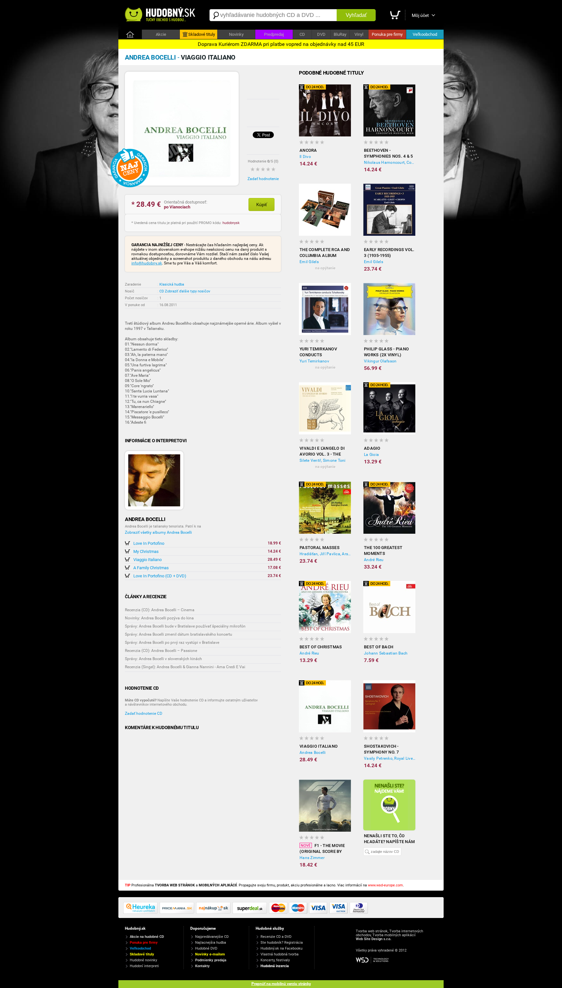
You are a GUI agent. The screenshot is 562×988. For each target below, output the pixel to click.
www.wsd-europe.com (385, 885)
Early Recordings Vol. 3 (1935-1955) (389, 252)
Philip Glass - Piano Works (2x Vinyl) (386, 351)
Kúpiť (261, 204)
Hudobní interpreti (144, 966)
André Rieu (374, 560)
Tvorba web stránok (372, 931)
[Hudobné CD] (178, 912)
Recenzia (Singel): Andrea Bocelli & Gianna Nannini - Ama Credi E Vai (185, 667)
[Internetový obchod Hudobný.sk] (160, 15)
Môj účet (420, 15)
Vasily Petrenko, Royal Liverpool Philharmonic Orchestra (389, 758)
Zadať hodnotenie (263, 178)
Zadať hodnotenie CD (143, 713)
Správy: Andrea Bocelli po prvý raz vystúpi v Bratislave (172, 642)
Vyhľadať (356, 15)
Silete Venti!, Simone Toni (323, 460)
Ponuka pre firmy (387, 34)
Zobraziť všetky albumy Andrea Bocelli (158, 532)
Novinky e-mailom (210, 954)
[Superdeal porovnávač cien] (251, 912)
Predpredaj (274, 34)
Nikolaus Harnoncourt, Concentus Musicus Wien (389, 162)
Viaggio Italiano (147, 559)
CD (302, 34)
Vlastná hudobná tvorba (280, 954)
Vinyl (359, 34)
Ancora (308, 150)
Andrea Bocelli (313, 752)
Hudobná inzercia (275, 966)
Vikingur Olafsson (380, 361)
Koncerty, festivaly (275, 960)
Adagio (372, 448)
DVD (321, 34)
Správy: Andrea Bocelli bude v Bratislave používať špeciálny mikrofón (185, 626)
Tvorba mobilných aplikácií (394, 935)
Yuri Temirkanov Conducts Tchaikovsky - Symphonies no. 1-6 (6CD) (321, 352)
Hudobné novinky (143, 960)
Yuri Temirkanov (314, 361)
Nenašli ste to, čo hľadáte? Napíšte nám (389, 838)
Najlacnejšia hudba (210, 942)
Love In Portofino (148, 543)
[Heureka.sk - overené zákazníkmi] (141, 912)
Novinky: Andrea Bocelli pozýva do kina (159, 618)
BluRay (340, 34)
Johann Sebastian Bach (386, 653)
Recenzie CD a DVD (276, 937)
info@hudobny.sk (146, 263)
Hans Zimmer (312, 857)
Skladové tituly (201, 34)
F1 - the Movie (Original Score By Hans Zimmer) (322, 848)
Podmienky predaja (210, 960)
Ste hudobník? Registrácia (282, 942)
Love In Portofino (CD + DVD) (159, 575)
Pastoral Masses (320, 547)
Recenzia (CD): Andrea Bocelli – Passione (161, 650)
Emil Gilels (309, 262)
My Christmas (146, 551)
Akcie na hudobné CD (147, 937)
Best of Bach (378, 646)
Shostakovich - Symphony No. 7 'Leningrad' (381, 749)
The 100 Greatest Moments (383, 550)
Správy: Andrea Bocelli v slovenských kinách (163, 658)
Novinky (236, 34)
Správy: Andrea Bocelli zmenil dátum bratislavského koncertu (178, 634)
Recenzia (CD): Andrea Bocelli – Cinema (159, 610)
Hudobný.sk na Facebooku (281, 948)
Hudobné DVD (206, 948)
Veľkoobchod (425, 34)
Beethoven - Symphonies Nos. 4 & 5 (388, 153)
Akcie (161, 34)
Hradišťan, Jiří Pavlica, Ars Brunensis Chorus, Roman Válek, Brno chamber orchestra (325, 554)
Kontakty (202, 966)
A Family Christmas (151, 567)
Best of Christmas (321, 646)
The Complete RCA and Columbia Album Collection (325, 253)
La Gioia (371, 454)
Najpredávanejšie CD (212, 937)
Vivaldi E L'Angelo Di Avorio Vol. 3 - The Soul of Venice (322, 451)
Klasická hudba (171, 284)
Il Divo (305, 156)
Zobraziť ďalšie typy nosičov (187, 291)
